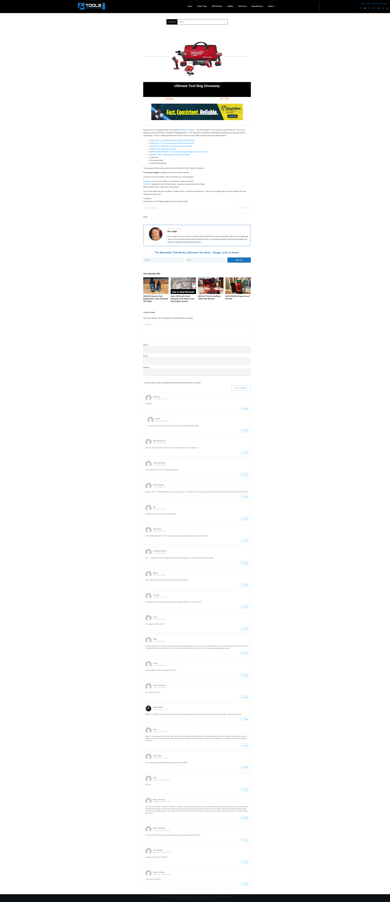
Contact (369, 3)
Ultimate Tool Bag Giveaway (197, 86)
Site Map (166, 897)
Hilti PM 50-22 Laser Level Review (238, 291)
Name (146, 345)
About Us (363, 3)
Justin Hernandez (159, 463)
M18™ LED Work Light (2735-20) (164, 149)
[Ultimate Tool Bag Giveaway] (197, 56)
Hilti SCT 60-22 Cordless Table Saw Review (210, 291)
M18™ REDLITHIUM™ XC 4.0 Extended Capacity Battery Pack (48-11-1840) (180, 152)
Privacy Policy (176, 897)
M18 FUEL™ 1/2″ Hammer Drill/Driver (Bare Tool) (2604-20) (173, 140)
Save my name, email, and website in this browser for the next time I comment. (173, 383)
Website (146, 367)
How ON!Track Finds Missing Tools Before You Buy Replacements (183, 291)
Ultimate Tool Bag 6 (188, 130)
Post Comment (241, 388)
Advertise (374, 3)
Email (145, 356)
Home (160, 897)
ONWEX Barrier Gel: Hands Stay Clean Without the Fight (156, 291)
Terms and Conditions (204, 897)
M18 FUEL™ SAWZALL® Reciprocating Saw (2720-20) (172, 146)
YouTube (146, 184)
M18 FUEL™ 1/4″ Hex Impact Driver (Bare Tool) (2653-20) (173, 143)
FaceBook (147, 181)
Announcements (382, 3)
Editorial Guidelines (189, 897)
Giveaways (170, 99)
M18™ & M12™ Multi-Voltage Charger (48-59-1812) (170, 155)
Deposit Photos (227, 897)
